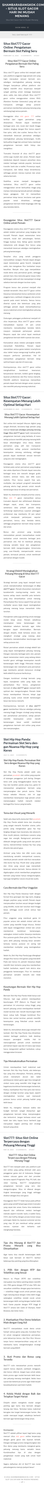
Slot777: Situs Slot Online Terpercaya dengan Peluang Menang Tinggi (21, 1141)
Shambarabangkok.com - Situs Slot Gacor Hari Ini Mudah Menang (23, 10)
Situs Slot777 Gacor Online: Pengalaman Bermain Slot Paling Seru (20, 47)
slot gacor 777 (27, 116)
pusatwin (16, 775)
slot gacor (20, 1436)
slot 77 (12, 498)
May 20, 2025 (9, 1150)
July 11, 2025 (9, 755)
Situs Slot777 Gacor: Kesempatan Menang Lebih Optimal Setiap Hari (22, 401)
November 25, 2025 (11, 409)
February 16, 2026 (11, 55)
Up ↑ (23, 1482)
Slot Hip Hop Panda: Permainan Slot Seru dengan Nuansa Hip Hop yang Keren (21, 744)
